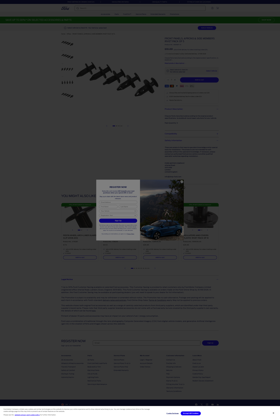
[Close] (273, 413)
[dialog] (140, 413)
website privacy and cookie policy (27, 415)
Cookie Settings (172, 413)
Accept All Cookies (190, 413)
